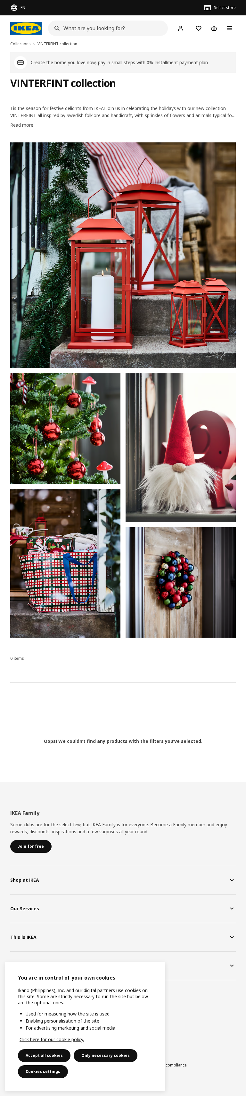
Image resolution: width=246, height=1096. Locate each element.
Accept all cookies (44, 1055)
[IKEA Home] (26, 28)
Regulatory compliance (166, 1065)
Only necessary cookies (105, 1055)
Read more (21, 125)
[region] (85, 1026)
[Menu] (229, 28)
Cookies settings (43, 1071)
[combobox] (106, 28)
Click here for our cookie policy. (52, 1039)
